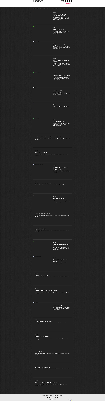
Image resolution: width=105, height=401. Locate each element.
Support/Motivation (59, 8)
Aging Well (49, 8)
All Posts (34, 8)
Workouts (44, 8)
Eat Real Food (39, 8)
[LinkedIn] (65, 1)
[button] (70, 8)
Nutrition (53, 8)
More (64, 8)
